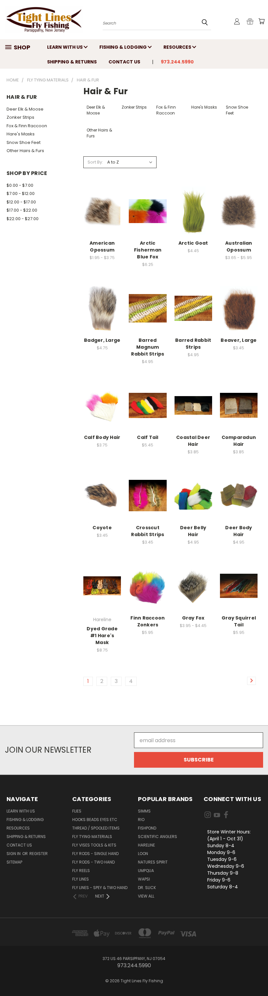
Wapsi (144, 879)
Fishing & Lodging (123, 47)
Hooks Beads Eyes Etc (94, 819)
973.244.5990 (177, 62)
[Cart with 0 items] (261, 21)
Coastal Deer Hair (193, 440)
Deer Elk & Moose (25, 109)
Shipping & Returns (72, 62)
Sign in (14, 853)
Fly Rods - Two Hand (93, 862)
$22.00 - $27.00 (23, 219)
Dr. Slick (147, 887)
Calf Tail (147, 437)
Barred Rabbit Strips (193, 343)
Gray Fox (193, 618)
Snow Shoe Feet (24, 142)
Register (38, 853)
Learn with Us (65, 47)
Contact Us (124, 62)
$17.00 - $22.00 (22, 210)
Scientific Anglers (157, 836)
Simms (144, 811)
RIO (141, 819)
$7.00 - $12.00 (21, 193)
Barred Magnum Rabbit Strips (147, 347)
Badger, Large (102, 340)
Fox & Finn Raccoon (27, 126)
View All (146, 896)
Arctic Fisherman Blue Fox (147, 250)
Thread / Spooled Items (96, 828)
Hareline (146, 845)
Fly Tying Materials (92, 836)
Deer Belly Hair (193, 531)
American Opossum (102, 246)
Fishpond (147, 828)
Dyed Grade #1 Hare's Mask (102, 635)
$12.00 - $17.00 (21, 202)
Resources (177, 47)
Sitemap (14, 862)
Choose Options (102, 226)
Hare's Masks (21, 134)
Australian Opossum (238, 246)
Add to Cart (102, 323)
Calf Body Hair (102, 437)
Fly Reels (81, 870)
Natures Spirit (153, 862)
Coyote (102, 527)
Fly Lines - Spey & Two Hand (99, 887)
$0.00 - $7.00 (20, 185)
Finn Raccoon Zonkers (147, 621)
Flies (76, 811)
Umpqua (146, 870)
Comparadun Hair (239, 440)
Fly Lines (80, 879)
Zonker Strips (20, 117)
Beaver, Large (239, 340)
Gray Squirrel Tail (239, 621)
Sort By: (95, 162)
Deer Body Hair (238, 531)
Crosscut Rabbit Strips (147, 531)
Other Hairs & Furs (25, 151)
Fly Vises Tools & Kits (94, 845)
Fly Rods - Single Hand (95, 853)
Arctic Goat (193, 243)
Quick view (102, 191)
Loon (143, 853)
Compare (102, 204)
